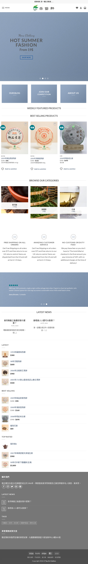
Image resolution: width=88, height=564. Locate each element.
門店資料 (37, 557)
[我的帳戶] (81, 7)
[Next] (83, 47)
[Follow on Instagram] (8, 486)
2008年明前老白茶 (66, 158)
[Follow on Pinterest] (20, 486)
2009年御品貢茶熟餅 (8, 158)
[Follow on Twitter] (12, 486)
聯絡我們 (50, 557)
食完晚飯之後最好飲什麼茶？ (14, 321)
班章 (10, 523)
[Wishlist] (77, 7)
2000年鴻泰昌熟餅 (37, 158)
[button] (6, 8)
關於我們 (30, 557)
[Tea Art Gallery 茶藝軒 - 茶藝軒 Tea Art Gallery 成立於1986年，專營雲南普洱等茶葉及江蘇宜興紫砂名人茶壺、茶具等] (44, 7)
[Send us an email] (16, 486)
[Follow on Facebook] (4, 486)
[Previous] (5, 47)
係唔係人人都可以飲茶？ (44, 320)
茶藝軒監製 (24, 523)
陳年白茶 (33, 523)
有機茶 (4, 523)
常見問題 (57, 557)
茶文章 (44, 557)
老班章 (16, 523)
